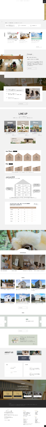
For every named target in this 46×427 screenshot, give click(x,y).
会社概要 (36, 418)
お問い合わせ (36, 419)
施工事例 (36, 411)
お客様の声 (36, 410)
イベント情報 (36, 409)
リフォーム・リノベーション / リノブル (27, 421)
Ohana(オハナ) (25, 418)
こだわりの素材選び (25, 412)
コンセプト (24, 409)
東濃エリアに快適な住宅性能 (26, 411)
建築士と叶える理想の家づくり (26, 410)
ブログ (36, 415)
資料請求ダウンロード (37, 420)
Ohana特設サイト (25, 419)
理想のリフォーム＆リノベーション (27, 422)
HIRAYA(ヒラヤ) (25, 420)
